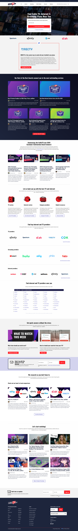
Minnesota (45, 299)
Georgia (15, 295)
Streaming (32, 4)
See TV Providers (12, 215)
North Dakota (56, 303)
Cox (8, 514)
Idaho (35, 295)
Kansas (25, 297)
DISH (8, 517)
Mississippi (55, 299)
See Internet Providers (29, 215)
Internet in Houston (32, 514)
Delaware (45, 294)
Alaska (25, 292)
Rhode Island (56, 305)
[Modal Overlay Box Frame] (39, 364)
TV (21, 4)
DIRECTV (9, 515)
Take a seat (43, 352)
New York (35, 303)
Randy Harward (13, 123)
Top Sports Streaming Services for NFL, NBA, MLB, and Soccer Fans (58, 121)
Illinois (45, 295)
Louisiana (45, 297)
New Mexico (26, 303)
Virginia (25, 309)
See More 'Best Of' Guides (39, 133)
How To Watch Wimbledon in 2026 (36, 469)
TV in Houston (31, 523)
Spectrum (19, 514)
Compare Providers (45, 215)
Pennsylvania (46, 305)
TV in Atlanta (31, 521)
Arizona (35, 292)
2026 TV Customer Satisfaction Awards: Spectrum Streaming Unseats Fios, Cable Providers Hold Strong (15, 169)
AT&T (9, 510)
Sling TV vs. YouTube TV (13, 399)
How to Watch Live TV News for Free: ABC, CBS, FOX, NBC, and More (15, 469)
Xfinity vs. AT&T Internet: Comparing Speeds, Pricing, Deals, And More (37, 400)
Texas (45, 307)
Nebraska (35, 301)
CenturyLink (10, 512)
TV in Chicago (31, 524)
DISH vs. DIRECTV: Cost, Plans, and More (59, 399)
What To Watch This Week (39, 481)
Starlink (19, 515)
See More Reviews (39, 414)
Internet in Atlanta (32, 512)
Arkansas (45, 292)
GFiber (9, 523)
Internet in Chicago (32, 515)
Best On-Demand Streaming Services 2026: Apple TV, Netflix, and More (37, 121)
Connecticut (26, 294)
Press (51, 521)
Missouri (15, 301)
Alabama (15, 292)
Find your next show (13, 352)
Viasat (19, 521)
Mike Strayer (34, 451)
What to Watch (38, 4)
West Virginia (46, 309)
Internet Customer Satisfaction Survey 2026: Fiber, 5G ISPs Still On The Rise (63, 168)
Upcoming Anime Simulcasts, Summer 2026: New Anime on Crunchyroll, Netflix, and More (60, 469)
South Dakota (26, 307)
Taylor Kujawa (19, 123)
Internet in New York (32, 510)
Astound (9, 508)
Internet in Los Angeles (32, 508)
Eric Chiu (44, 100)
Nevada (45, 301)
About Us (51, 519)
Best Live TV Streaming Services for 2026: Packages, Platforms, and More (16, 121)
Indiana (55, 295)
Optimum (19, 510)
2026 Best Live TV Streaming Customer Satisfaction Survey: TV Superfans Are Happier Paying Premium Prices (30, 169)
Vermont (15, 309)
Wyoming (15, 311)
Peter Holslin (55, 449)
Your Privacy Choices (66, 528)
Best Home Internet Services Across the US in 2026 (51, 98)
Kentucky (35, 297)
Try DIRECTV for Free (26, 67)
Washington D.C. (36, 294)
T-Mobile (19, 517)
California (55, 292)
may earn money (35, 0)
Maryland (15, 299)
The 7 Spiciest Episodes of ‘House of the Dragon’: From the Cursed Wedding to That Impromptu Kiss (36, 447)
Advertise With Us (53, 520)
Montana (25, 301)
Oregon (35, 305)
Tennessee (36, 307)
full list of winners (40, 149)
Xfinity (19, 523)
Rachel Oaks (34, 403)
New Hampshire (56, 301)
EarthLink (9, 519)
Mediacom (19, 508)
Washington (36, 309)
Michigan (35, 299)
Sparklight (19, 512)
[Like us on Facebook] (51, 524)
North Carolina (46, 303)
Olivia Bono (34, 123)
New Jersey (16, 303)
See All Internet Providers (65, 277)
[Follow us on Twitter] (52, 524)
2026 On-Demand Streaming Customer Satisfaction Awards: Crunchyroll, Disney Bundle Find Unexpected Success (47, 169)
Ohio (15, 305)
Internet (26, 4)
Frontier (9, 521)
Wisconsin (55, 309)
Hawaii (25, 295)
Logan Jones (13, 100)
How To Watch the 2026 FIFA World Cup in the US (13, 446)
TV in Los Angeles (32, 517)
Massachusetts (26, 299)
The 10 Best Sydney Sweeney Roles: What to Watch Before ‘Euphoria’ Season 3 (59, 446)
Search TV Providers (39, 29)
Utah (55, 307)
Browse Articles (60, 215)
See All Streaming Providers (65, 260)
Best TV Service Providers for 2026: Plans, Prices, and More (21, 98)
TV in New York (31, 519)
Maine (55, 297)
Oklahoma (26, 305)
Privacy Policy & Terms (56, 528)
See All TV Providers (66, 241)
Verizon (19, 519)
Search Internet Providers (39, 26)
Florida (55, 294)
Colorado (15, 294)
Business (51, 4)
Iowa (15, 297)
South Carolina (16, 307)
